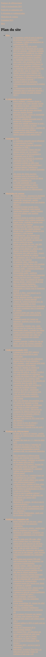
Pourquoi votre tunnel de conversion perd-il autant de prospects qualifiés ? (27, 56)
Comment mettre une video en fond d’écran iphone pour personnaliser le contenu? (27, 315)
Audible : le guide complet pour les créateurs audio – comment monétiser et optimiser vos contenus (28, 268)
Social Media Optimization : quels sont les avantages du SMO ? (28, 514)
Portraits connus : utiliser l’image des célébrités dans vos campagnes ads (27, 567)
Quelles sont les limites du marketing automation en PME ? (27, 146)
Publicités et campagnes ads (11, 10)
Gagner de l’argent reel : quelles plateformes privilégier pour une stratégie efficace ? (29, 202)
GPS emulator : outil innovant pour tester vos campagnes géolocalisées (29, 364)
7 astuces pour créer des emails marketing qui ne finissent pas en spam (28, 47)
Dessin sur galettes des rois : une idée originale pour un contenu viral (27, 245)
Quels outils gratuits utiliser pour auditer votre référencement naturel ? (28, 481)
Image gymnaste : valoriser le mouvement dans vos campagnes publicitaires (26, 598)
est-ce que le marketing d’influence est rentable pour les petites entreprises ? (28, 65)
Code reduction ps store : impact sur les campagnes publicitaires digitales (28, 589)
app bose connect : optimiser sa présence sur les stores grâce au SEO (29, 461)
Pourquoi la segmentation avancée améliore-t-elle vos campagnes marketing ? (29, 451)
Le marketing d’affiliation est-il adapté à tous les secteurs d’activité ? (28, 78)
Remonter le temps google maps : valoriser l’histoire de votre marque (26, 208)
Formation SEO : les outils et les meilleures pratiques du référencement (27, 188)
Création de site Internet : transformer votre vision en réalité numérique (27, 406)
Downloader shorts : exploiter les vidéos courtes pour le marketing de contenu (28, 331)
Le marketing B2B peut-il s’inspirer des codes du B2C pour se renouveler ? (28, 69)
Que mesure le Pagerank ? (23, 416)
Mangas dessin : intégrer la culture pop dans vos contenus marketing (28, 283)
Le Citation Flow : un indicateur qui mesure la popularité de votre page (27, 633)
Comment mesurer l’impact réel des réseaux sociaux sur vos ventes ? (27, 151)
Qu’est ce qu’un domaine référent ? (26, 414)
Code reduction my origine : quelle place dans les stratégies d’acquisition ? (29, 529)
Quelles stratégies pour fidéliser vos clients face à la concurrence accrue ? (27, 74)
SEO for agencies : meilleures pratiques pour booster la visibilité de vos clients (28, 52)
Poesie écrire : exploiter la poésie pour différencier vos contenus (28, 223)
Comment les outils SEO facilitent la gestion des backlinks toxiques (27, 386)
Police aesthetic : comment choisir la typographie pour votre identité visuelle (28, 102)
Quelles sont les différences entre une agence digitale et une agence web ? (27, 133)
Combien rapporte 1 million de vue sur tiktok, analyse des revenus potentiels (28, 342)
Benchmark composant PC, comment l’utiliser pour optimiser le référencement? (27, 471)
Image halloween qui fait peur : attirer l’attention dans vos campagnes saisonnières (27, 523)
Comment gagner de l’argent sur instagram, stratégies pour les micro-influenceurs (27, 321)
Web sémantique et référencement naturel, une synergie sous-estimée (26, 457)
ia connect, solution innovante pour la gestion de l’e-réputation (27, 120)
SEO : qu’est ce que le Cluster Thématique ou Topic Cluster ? (25, 637)
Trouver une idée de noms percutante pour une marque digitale (27, 111)
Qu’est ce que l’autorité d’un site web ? (28, 427)
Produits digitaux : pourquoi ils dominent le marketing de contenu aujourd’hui (29, 197)
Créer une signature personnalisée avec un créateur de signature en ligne (28, 402)
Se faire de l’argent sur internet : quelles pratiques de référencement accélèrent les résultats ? (29, 435)
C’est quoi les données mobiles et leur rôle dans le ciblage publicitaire (27, 571)
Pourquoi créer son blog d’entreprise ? (28, 346)
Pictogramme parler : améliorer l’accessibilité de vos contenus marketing (29, 274)
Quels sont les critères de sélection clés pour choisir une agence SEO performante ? (28, 497)
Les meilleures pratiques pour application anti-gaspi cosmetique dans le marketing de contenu (29, 308)
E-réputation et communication (13, 13)
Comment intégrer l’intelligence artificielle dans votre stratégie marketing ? (28, 169)
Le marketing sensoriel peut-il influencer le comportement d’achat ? (28, 142)
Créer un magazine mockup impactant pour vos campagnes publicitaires (28, 575)
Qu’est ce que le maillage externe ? (26, 493)
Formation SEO (7, 20)
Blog (3, 24)
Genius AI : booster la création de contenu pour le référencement (26, 368)
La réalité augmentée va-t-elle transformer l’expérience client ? (25, 184)
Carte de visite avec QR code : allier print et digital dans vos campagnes (27, 540)
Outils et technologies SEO (11, 6)
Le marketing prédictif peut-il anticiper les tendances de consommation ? (28, 39)
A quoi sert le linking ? (22, 491)
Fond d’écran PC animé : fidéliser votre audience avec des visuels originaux (28, 228)
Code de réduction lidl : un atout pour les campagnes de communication (29, 580)
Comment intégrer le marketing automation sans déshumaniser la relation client (29, 84)
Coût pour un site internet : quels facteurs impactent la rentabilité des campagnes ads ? (29, 554)
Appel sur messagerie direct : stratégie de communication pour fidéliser (29, 129)
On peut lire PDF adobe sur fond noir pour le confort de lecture (27, 241)
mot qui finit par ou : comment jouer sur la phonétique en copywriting (28, 476)
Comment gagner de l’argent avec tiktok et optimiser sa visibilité (28, 584)
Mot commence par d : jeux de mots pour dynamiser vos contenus (29, 258)
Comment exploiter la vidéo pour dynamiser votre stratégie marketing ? (27, 164)
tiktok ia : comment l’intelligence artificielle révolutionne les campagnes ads (28, 609)
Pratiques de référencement (11, 3)
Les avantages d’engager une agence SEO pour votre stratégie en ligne (27, 615)
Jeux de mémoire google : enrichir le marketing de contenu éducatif (27, 298)
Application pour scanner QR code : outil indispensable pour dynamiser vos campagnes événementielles (28, 561)
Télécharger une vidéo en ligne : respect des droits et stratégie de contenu (28, 254)
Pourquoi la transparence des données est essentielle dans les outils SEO (29, 382)
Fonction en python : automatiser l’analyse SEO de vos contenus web (27, 391)
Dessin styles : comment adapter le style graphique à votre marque (28, 232)
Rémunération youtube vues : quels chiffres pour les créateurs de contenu (27, 327)
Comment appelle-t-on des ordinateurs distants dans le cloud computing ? (28, 360)
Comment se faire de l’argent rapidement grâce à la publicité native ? (29, 593)
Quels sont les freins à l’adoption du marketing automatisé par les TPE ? (27, 445)
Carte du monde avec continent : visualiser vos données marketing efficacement (26, 396)
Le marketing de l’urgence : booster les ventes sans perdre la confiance (28, 465)
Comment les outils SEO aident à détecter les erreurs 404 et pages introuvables (26, 354)
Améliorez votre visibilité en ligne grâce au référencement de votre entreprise (28, 485)
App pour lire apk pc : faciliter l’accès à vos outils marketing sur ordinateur (28, 373)
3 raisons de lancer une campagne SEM (28, 506)
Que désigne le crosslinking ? (24, 425)
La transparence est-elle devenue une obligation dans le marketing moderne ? (28, 89)
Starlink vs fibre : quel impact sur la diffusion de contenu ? (27, 294)
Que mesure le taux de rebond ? (25, 423)
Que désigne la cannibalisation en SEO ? (29, 489)
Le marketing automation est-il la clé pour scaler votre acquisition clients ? (27, 61)
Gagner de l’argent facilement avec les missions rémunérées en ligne (28, 303)
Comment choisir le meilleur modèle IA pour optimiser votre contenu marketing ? (29, 219)
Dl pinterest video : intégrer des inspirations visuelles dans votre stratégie (29, 263)
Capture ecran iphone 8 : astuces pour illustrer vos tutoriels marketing (27, 250)
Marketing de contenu (9, 17)
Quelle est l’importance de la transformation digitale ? (24, 628)
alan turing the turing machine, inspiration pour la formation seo (25, 175)
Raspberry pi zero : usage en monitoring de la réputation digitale (28, 116)
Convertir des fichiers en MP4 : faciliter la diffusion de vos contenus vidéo (28, 377)
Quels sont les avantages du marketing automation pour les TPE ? (28, 159)
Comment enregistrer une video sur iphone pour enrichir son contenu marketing (26, 337)
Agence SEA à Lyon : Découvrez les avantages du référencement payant (27, 410)
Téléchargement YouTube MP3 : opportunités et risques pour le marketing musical (29, 288)
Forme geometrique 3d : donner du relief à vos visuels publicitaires (29, 604)
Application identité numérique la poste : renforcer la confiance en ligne (29, 124)
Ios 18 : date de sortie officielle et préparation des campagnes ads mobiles (28, 549)
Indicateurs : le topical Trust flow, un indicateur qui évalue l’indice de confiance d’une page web (27, 651)
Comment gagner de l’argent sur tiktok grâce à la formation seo (28, 179)
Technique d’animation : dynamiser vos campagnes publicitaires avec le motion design (28, 534)
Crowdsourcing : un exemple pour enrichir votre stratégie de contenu (26, 236)
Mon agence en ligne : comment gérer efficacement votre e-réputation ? (27, 107)
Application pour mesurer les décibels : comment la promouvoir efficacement (28, 545)
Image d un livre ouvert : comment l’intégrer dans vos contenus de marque (28, 278)
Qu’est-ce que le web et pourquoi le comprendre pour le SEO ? (27, 155)
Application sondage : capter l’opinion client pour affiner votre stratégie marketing (28, 213)
